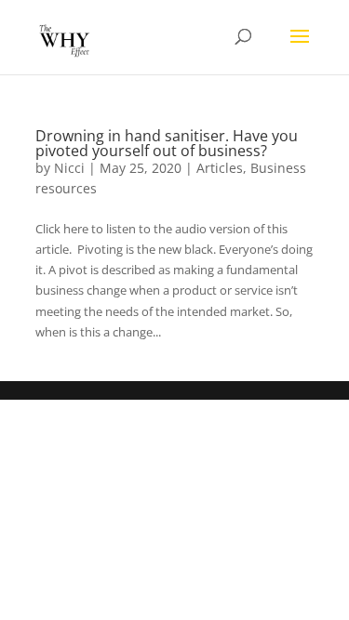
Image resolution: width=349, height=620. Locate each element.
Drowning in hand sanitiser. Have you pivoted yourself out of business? (166, 143)
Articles (219, 168)
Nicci (69, 168)
